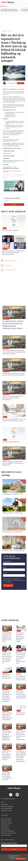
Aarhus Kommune (5, 829)
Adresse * (5, 573)
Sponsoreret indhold (6, 835)
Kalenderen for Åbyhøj (6, 823)
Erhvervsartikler (5, 827)
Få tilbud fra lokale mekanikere (8, 833)
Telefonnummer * (7, 561)
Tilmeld (14, 204)
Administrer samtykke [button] (6, 810)
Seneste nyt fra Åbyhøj (6, 819)
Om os (2, 802)
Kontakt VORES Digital (6, 808)
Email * (4, 567)
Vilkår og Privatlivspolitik (7, 806)
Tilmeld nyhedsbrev (20, 858)
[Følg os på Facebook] (10, 794)
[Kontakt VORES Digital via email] (17, 794)
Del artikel (20, 83)
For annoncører (4, 804)
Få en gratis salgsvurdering (7, 831)
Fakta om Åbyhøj (5, 825)
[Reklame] (14, 185)
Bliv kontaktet (8, 585)
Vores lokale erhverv (6, 821)
